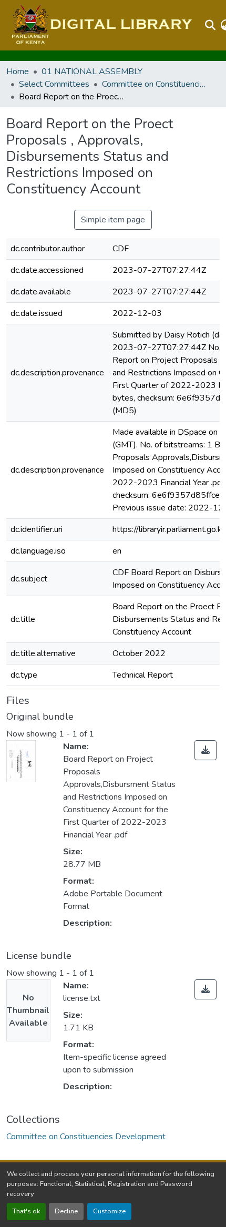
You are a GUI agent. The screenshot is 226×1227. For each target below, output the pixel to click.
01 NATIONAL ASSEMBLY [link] (92, 71)
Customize (109, 1211)
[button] (100, 25)
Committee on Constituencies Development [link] (154, 84)
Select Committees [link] (54, 84)
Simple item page (113, 220)
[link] (205, 750)
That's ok (26, 1211)
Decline (66, 1211)
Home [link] (17, 71)
